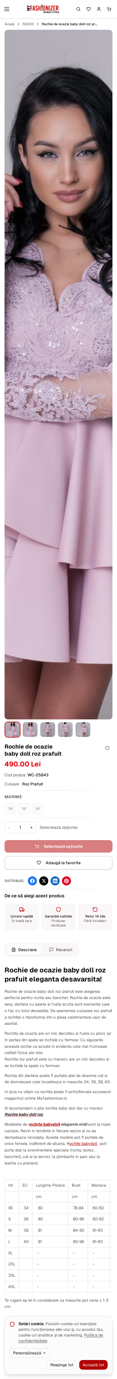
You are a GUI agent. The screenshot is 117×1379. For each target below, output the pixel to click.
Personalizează (27, 1352)
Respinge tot (61, 1364)
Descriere (27, 949)
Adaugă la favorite (63, 862)
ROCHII (28, 24)
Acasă (9, 24)
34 (37, 808)
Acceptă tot (93, 1364)
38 (10, 808)
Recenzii (64, 949)
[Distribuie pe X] (43, 880)
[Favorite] (88, 9)
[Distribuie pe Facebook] (32, 880)
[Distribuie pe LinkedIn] (55, 880)
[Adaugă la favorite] (107, 748)
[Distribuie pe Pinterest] (66, 880)
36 (24, 808)
